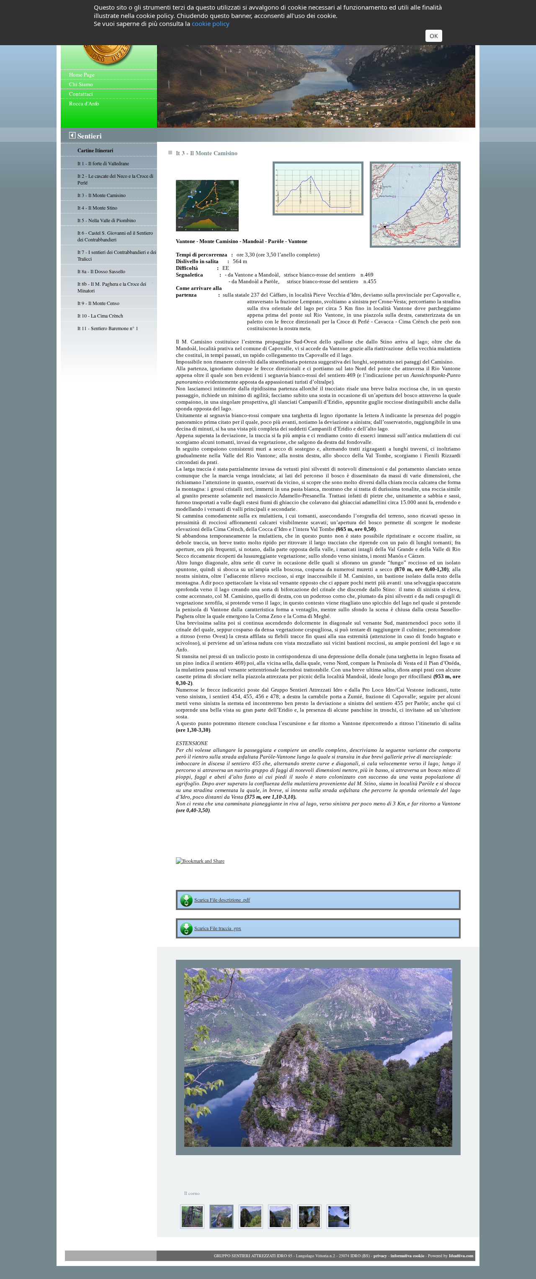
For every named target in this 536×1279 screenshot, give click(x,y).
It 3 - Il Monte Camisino (101, 195)
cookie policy (210, 23)
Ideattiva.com (461, 1255)
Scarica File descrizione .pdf (222, 899)
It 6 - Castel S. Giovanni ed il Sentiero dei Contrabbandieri (115, 236)
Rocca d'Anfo (84, 103)
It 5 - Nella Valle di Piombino (106, 220)
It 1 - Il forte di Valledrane (103, 163)
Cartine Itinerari (95, 150)
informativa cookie (407, 1255)
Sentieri (89, 136)
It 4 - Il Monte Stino (97, 207)
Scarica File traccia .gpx (217, 928)
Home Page (82, 74)
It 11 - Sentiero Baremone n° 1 (107, 328)
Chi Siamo (81, 84)
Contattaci (81, 93)
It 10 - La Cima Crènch (100, 315)
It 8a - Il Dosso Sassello (101, 271)
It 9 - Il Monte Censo (98, 303)
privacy (380, 1255)
